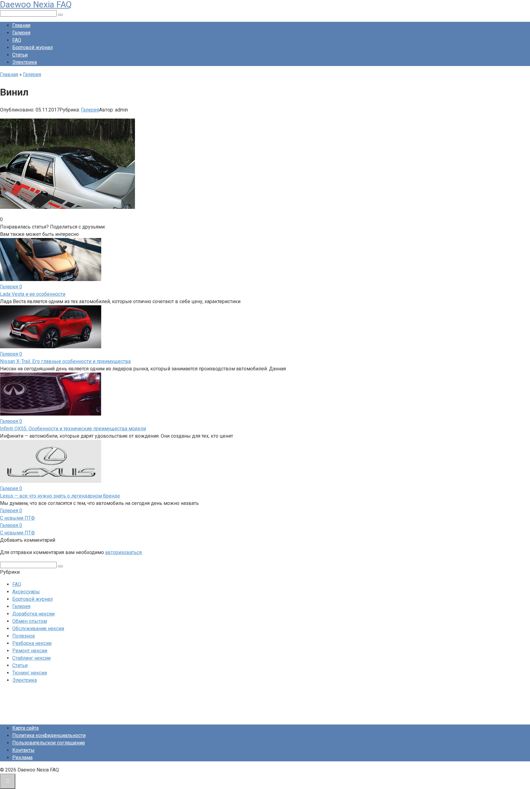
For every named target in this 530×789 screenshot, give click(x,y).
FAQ (16, 40)
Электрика (24, 62)
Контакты (23, 750)
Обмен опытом (29, 621)
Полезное (23, 636)
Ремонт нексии (29, 651)
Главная (21, 25)
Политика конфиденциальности (49, 735)
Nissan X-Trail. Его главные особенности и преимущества (65, 361)
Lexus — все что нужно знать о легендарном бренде (60, 496)
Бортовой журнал (32, 47)
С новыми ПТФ (17, 518)
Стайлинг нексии (31, 658)
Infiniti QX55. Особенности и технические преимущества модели (73, 429)
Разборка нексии (32, 643)
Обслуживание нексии (38, 628)
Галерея (21, 33)
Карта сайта (25, 728)
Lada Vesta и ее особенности (32, 294)
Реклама (22, 757)
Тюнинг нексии (29, 673)
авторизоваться (123, 552)
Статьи (20, 55)
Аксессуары (26, 592)
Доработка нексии (33, 614)
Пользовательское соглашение (48, 743)
